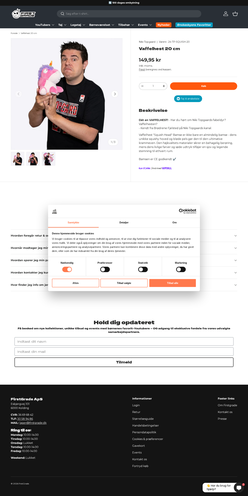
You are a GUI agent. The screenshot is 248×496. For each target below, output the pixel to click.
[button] (235, 13)
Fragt (142, 69)
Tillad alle (172, 283)
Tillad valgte (124, 283)
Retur (136, 412)
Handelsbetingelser (145, 425)
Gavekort (138, 445)
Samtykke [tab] (73, 222)
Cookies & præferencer (147, 439)
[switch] (105, 269)
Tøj (60, 24)
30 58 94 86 (25, 418)
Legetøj (76, 24)
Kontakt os (139, 459)
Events (143, 24)
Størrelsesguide (143, 418)
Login (136, 405)
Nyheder (164, 24)
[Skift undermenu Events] (150, 25)
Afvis (76, 283)
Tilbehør (124, 24)
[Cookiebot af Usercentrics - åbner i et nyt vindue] (181, 211)
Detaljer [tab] (124, 222)
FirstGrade (24, 483)
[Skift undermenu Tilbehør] (133, 25)
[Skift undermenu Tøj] (65, 25)
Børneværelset (99, 24)
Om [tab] (174, 222)
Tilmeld (124, 362)
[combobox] (129, 13)
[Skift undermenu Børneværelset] (113, 25)
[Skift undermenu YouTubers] (53, 25)
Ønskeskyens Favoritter (194, 24)
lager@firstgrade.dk (33, 422)
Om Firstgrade (227, 405)
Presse (222, 418)
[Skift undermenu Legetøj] (84, 25)
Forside (14, 33)
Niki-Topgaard (147, 41)
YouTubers (42, 24)
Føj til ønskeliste (190, 98)
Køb (203, 86)
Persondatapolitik (144, 432)
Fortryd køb (140, 466)
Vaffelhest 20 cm (29, 33)
